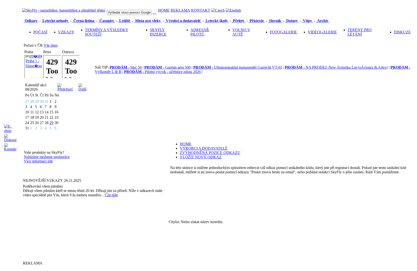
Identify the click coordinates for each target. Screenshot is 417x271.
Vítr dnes (51, 45)
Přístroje (257, 21)
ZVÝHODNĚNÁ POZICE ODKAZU (210, 153)
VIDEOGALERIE (322, 32)
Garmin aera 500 (167, 67)
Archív (322, 21)
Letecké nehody (55, 21)
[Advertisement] (53, 229)
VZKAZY (66, 32)
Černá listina (83, 21)
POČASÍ (40, 32)
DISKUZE (402, 32)
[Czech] (218, 10)
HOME (164, 10)
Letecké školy (217, 21)
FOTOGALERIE (283, 32)
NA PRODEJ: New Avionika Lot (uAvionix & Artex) (336, 67)
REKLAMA (180, 10)
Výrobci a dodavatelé (183, 21)
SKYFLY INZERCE (158, 32)
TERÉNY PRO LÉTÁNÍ (360, 32)
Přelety (238, 21)
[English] (233, 10)
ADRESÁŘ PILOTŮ (199, 32)
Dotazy (292, 21)
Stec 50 (126, 67)
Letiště (124, 21)
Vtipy (307, 21)
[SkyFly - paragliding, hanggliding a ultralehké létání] (63, 10)
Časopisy (106, 21)
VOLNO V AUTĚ (241, 32)
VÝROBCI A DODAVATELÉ (204, 148)
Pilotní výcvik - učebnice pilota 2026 (162, 72)
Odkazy (31, 21)
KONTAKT (200, 10)
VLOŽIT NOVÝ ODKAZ (201, 157)
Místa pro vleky (148, 21)
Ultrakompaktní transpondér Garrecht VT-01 (237, 67)
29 (51, 123)
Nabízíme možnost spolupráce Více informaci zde (47, 159)
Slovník (275, 21)
